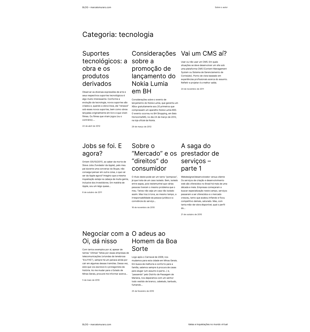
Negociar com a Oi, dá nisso (105, 237)
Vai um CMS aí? (204, 53)
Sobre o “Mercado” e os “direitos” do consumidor (154, 157)
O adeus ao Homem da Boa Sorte (154, 241)
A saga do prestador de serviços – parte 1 (200, 157)
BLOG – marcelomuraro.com (96, 7)
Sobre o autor (221, 7)
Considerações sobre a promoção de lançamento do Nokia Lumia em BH (154, 72)
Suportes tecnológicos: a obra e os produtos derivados (104, 68)
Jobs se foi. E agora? (102, 149)
